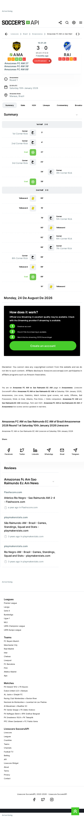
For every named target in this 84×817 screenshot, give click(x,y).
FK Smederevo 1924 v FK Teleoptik (18, 717)
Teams (6, 744)
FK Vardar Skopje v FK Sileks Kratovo (19, 710)
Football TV (8, 752)
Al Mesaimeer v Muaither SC (15, 706)
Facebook (9, 454)
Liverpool (7, 660)
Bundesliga (8, 615)
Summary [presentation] (9, 105)
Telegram (75, 454)
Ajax (5, 676)
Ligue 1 (7, 618)
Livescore (8, 732)
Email (62, 454)
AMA (18, 54)
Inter (5, 653)
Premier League (10, 603)
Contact (7, 778)
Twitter (22, 454)
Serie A (7, 611)
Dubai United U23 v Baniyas (16, 691)
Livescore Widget (11, 763)
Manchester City (10, 645)
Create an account (42, 345)
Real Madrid (9, 649)
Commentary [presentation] (62, 105)
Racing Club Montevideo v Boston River (20, 698)
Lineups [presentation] (46, 105)
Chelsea (7, 656)
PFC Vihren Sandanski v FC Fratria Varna (21, 721)
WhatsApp (49, 454)
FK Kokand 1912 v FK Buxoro (16, 687)
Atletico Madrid (10, 672)
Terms (6, 771)
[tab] (9, 105)
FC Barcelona (9, 664)
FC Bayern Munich (11, 641)
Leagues (7, 736)
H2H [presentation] (34, 105)
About (6, 767)
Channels (8, 748)
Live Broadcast (40, 61)
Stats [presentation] (23, 105)
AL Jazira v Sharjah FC (13, 694)
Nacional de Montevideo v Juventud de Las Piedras (25, 702)
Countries (8, 740)
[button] (77, 34)
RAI (67, 54)
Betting (7, 755)
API (5, 759)
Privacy (7, 775)
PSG (6, 668)
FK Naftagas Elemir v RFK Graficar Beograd (22, 714)
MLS (6, 622)
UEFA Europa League (12, 630)
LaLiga (6, 607)
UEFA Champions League (14, 626)
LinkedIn (35, 454)
